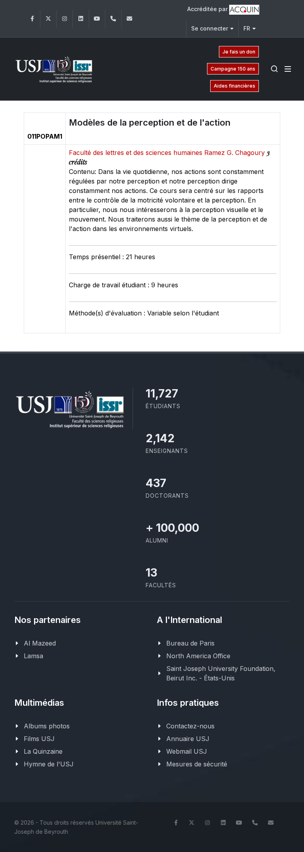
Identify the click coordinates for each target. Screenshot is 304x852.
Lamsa (33, 656)
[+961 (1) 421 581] (113, 19)
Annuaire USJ (187, 739)
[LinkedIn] (81, 19)
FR (246, 28)
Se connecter (209, 28)
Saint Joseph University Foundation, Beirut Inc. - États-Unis (221, 673)
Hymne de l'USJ (49, 764)
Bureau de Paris (190, 643)
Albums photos (47, 726)
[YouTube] (97, 19)
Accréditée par (208, 9)
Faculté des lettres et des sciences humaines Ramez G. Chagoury (168, 153)
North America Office (198, 656)
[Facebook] (32, 19)
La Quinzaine (43, 751)
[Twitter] (48, 19)
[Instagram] (64, 19)
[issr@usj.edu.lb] (129, 19)
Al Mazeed (40, 643)
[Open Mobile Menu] (288, 69)
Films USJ (39, 739)
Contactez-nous (190, 726)
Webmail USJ (186, 751)
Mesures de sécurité (196, 764)
